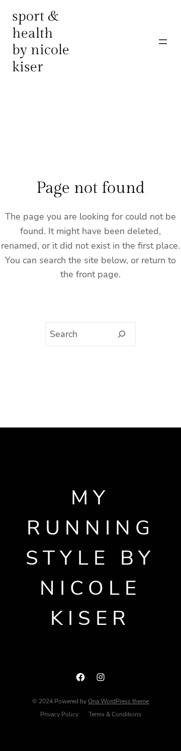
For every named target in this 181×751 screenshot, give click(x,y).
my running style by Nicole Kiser (90, 558)
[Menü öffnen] (163, 42)
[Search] (122, 334)
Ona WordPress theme (118, 701)
